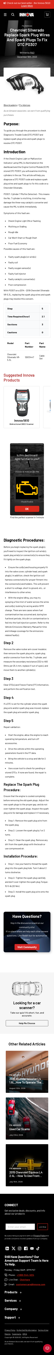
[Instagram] (19, 1248)
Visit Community (27, 947)
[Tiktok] (38, 1248)
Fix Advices (24, 105)
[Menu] (5, 14)
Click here (25, 1279)
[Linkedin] (7, 1248)
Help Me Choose (27, 1023)
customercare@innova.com (30, 1284)
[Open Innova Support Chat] (47, 1348)
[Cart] (47, 14)
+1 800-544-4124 (25, 1275)
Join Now (42, 1227)
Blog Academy (10, 105)
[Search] (13, 14)
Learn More (27, 6)
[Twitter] (13, 1248)
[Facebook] (25, 1248)
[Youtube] (31, 1248)
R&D (32, 52)
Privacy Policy (39, 1235)
